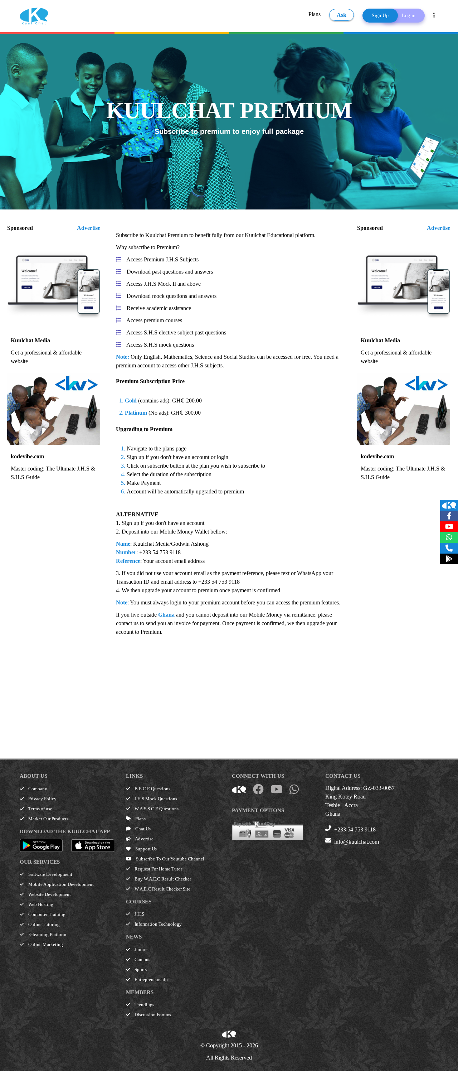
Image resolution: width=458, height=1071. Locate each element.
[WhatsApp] (449, 537)
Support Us (145, 849)
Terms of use (39, 808)
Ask (341, 15)
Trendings (143, 1004)
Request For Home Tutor (157, 869)
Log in (408, 15)
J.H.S (138, 914)
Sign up (130, 523)
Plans (314, 14)
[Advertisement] (228, 686)
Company (37, 788)
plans (168, 448)
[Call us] (449, 548)
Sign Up (380, 15)
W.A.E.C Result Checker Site (161, 889)
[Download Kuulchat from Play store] (449, 559)
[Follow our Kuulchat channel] (449, 505)
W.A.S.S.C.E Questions (156, 808)
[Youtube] (449, 526)
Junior (140, 949)
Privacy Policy (42, 798)
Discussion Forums (152, 1014)
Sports (140, 969)
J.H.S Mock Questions (155, 798)
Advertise (88, 228)
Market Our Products (47, 818)
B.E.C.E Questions (151, 788)
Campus (141, 959)
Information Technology (157, 924)
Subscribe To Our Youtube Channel (169, 859)
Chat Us (142, 828)
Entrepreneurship (150, 979)
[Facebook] (449, 516)
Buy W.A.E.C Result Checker (162, 879)
